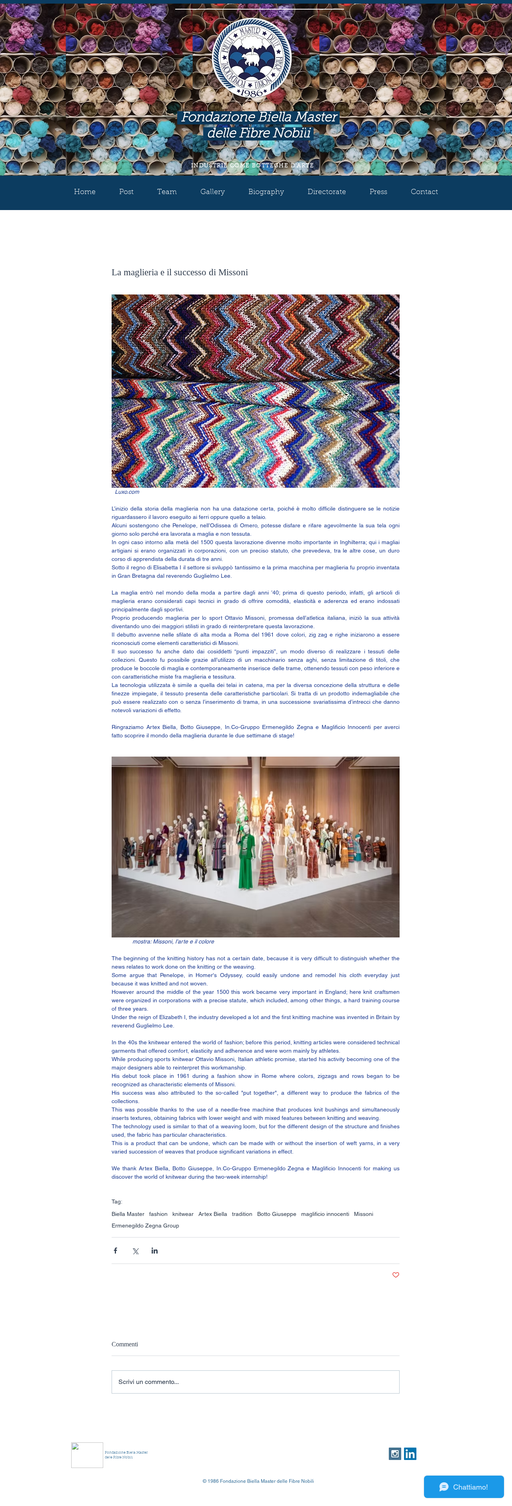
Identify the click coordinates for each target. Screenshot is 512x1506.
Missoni (363, 1214)
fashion (158, 1214)
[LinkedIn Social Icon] (410, 1454)
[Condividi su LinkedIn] (154, 1250)
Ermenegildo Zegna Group (145, 1225)
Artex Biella (212, 1214)
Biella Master (128, 1214)
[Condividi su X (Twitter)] (135, 1250)
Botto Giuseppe (276, 1214)
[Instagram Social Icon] (395, 1454)
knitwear (183, 1214)
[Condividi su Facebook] (115, 1250)
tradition (242, 1214)
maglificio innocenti (325, 1214)
